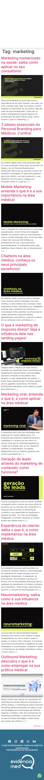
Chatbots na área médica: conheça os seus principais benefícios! (18, 262)
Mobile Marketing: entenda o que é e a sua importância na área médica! (21, 193)
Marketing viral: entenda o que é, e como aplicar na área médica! (22, 398)
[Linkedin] (28, 45)
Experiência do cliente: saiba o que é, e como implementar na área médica (20, 532)
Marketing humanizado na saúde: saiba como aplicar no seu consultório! (20, 64)
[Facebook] (16, 45)
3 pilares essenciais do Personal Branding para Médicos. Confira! (21, 128)
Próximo (38, 726)
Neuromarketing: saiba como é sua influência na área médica (20, 599)
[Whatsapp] (24, 45)
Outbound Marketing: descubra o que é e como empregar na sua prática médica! (20, 663)
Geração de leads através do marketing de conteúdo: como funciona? (22, 465)
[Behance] (34, 741)
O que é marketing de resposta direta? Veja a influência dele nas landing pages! (20, 331)
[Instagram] (20, 45)
